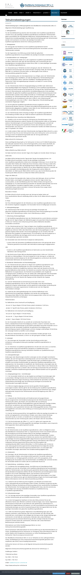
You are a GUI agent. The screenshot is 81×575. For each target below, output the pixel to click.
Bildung (54, 13)
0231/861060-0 (10, 5)
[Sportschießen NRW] (67, 130)
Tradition (36, 13)
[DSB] (67, 106)
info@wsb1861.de (10, 7)
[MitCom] (67, 52)
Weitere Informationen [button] (75, 573)
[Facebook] (5, 4)
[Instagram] (10, 4)
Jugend (45, 13)
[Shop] (67, 64)
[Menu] (6, 16)
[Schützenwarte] (67, 124)
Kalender (64, 13)
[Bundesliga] (67, 100)
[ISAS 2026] (67, 70)
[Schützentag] (67, 94)
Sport (27, 13)
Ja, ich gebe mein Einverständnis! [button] (59, 573)
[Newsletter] (67, 82)
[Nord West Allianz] (67, 118)
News (15, 13)
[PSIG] (67, 58)
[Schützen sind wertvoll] (67, 112)
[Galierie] (67, 88)
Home (10, 13)
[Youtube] (8, 4)
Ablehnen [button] (68, 573)
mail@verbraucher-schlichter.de (18, 562)
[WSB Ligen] (67, 76)
